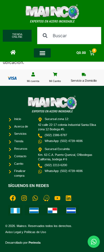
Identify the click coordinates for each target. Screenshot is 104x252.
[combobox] (69, 35)
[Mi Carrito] (55, 74)
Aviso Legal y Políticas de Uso (25, 232)
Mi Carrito (55, 81)
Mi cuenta (33, 81)
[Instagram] (24, 198)
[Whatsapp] (35, 198)
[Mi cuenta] (33, 74)
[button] (42, 53)
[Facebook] (13, 198)
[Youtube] (57, 198)
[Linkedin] (68, 198)
